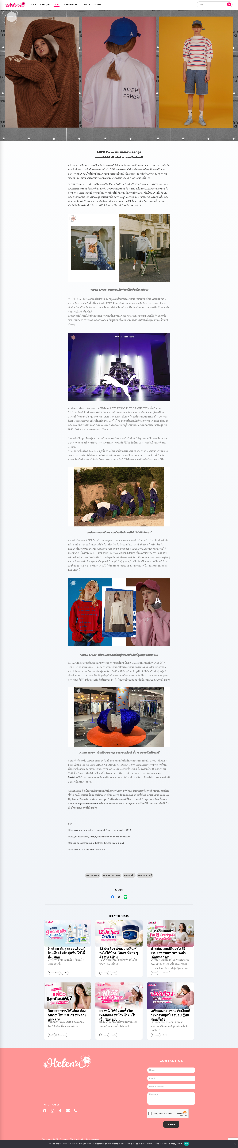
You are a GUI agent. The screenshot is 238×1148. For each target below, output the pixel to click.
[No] (234, 1143)
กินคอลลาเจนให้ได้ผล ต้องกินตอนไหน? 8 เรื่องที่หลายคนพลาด (67, 1015)
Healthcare (165, 973)
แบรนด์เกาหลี (146, 875)
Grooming (104, 973)
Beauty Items (54, 973)
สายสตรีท (130, 875)
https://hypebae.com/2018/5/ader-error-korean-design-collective (99, 836)
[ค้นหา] (229, 4)
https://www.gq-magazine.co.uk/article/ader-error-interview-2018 (99, 830)
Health (86, 4)
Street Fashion (112, 875)
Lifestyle (44, 4)
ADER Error (93, 875)
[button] (71, 496)
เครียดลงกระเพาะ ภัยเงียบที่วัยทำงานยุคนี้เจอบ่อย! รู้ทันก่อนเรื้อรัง (170, 1015)
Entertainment (71, 4)
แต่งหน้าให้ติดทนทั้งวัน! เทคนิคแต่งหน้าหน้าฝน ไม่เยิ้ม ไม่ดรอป (117, 1015)
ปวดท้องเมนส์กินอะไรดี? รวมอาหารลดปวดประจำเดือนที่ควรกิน (168, 953)
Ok (186, 1144)
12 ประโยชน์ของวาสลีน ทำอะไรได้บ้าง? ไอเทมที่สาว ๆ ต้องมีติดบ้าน (118, 953)
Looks (57, 4)
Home (33, 4)
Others (97, 4)
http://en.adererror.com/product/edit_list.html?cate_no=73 (96, 843)
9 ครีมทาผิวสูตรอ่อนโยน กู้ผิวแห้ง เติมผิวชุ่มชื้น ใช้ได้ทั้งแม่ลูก (66, 953)
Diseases (155, 1035)
